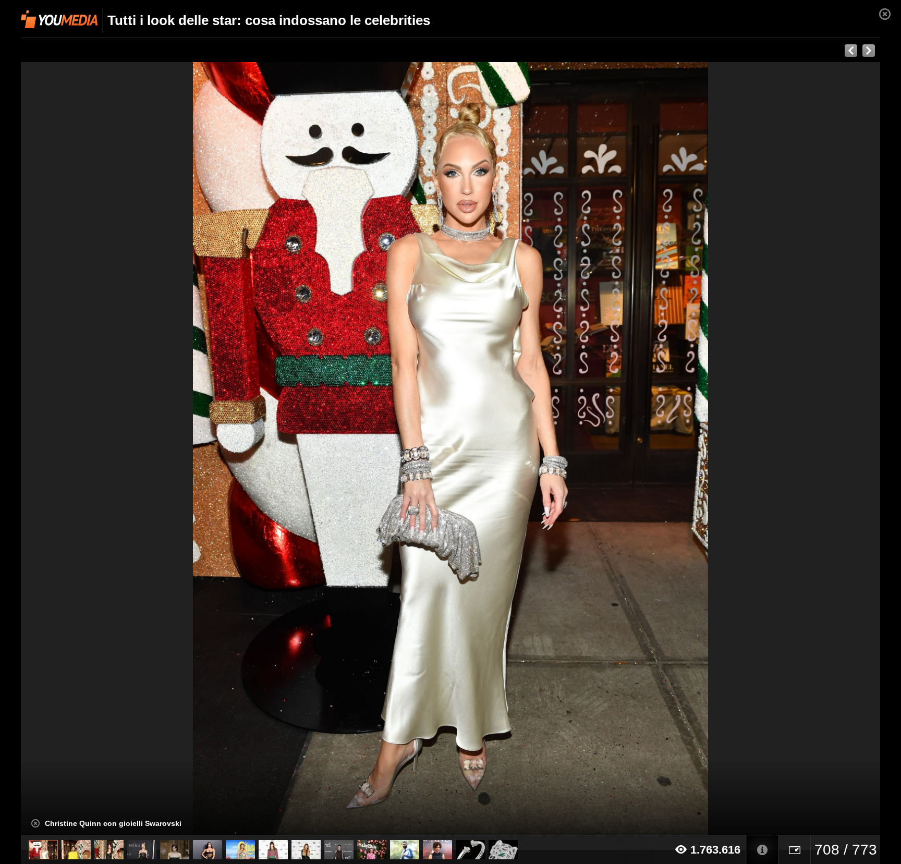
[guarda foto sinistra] (107, 448)
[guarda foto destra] (536, 448)
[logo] (59, 19)
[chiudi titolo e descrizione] (35, 823)
